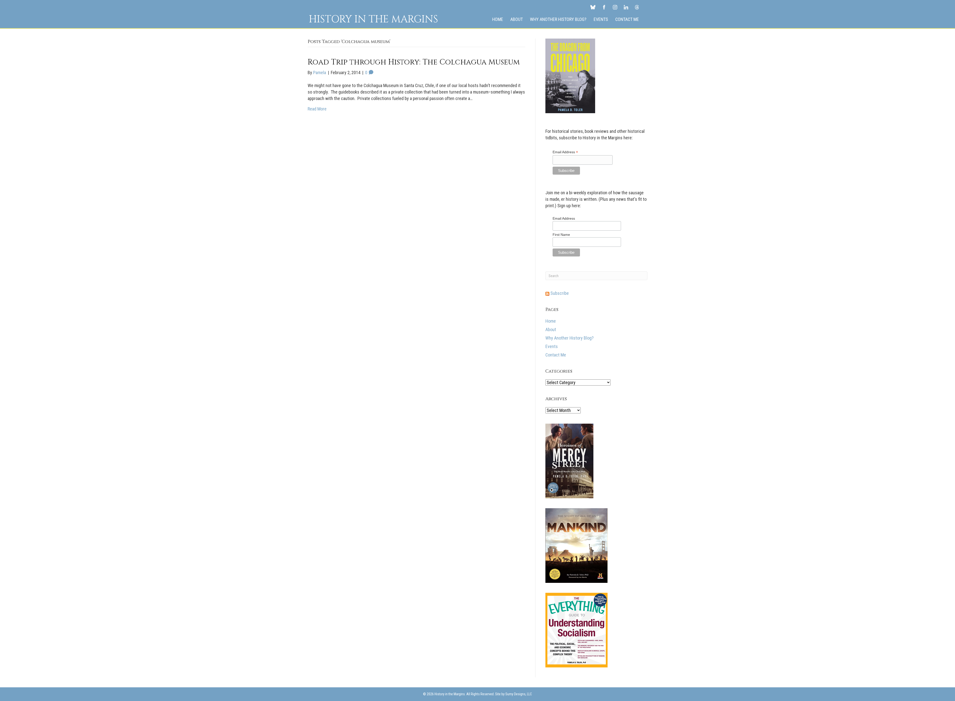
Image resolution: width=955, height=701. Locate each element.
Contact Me (627, 19)
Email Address (565, 152)
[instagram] (615, 7)
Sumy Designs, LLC (518, 694)
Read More (317, 108)
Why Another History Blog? (558, 19)
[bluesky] (593, 7)
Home (497, 19)
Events (601, 19)
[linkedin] (626, 7)
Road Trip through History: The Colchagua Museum (414, 62)
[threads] (637, 7)
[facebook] (604, 7)
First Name (561, 235)
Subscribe (559, 293)
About (516, 19)
